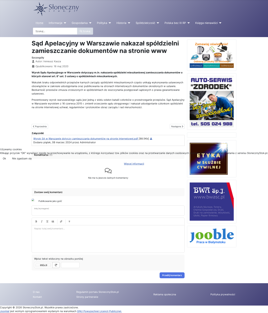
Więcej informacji (134, 163)
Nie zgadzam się (22, 158)
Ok (4, 158)
